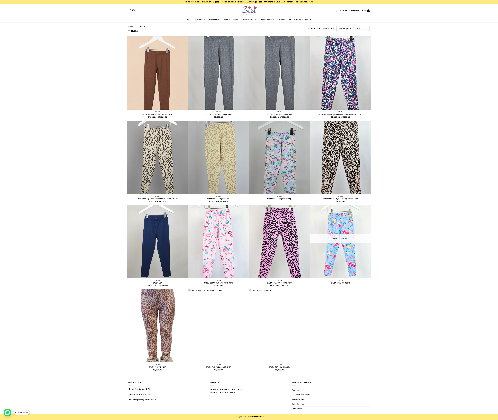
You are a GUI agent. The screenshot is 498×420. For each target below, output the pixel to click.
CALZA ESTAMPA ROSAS (340, 283)
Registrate (296, 389)
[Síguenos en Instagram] (133, 10)
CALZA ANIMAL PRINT (157, 367)
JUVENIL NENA (249, 19)
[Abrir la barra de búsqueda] (336, 10)
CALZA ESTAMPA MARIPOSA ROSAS (218, 283)
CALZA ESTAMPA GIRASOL (279, 367)
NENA (226, 19)
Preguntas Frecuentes (301, 394)
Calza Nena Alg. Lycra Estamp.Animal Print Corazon (157, 198)
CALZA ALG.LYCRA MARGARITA (218, 367)
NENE (235, 19)
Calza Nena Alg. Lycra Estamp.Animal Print (340, 198)
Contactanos (297, 408)
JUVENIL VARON (266, 19)
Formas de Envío (298, 399)
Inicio (188, 19)
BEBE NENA (199, 19)
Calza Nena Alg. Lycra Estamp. (279, 198)
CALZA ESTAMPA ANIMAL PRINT (279, 283)
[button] (366, 10)
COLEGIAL (281, 19)
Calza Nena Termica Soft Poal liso (218, 114)
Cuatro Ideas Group (256, 416)
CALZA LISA (157, 283)
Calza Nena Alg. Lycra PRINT (218, 198)
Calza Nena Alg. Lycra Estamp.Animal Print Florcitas (340, 114)
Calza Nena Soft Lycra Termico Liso (157, 114)
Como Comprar (298, 404)
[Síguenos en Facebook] (130, 10)
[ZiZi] (249, 10)
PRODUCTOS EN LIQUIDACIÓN (300, 19)
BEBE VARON (214, 19)
